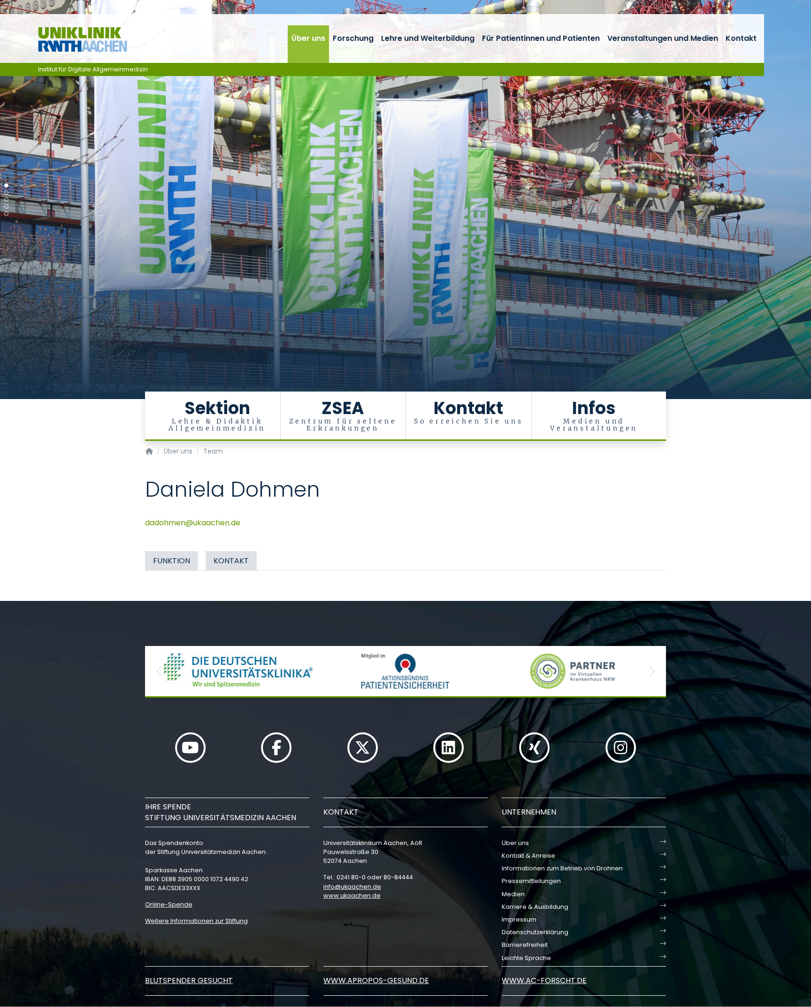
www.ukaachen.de (352, 895)
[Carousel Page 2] (6, 193)
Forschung (353, 38)
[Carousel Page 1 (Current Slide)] (6, 186)
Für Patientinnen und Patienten (541, 38)
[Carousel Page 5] (6, 214)
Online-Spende (168, 904)
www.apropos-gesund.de (376, 980)
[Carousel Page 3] (6, 200)
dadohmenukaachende (192, 522)
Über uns (308, 38)
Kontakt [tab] (231, 560)
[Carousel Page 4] (6, 207)
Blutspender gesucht (189, 980)
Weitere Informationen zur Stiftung (196, 921)
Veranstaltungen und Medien (662, 38)
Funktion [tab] (171, 560)
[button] (159, 671)
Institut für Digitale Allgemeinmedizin (93, 69)
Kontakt (741, 38)
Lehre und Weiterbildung (427, 38)
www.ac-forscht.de (544, 980)
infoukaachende (352, 887)
